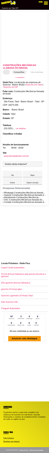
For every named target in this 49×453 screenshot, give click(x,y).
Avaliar (12, 183)
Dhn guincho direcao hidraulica (15, 283)
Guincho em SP (10, 87)
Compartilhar (19, 72)
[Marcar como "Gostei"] (5, 72)
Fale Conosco (8, 438)
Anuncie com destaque (24, 338)
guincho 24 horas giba (11, 289)
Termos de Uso (23, 450)
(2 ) (19, 77)
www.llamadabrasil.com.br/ (16, 156)
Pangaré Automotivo (10, 308)
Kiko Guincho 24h (9, 302)
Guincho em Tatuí (34, 85)
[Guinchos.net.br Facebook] (4, 421)
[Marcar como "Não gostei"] (8, 72)
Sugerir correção (32, 183)
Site (12, 175)
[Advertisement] (24, 38)
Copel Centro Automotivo (12, 268)
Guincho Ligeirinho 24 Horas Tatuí (17, 295)
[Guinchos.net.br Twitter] (5, 421)
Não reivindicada (37, 72)
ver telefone (21, 128)
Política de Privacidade (36, 450)
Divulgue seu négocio (11, 441)
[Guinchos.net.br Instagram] (6, 421)
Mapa (32, 175)
